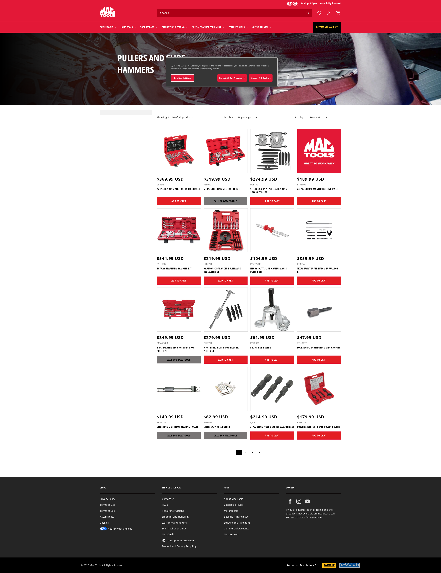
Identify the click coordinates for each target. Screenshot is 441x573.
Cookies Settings (182, 78)
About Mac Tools (233, 499)
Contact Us (168, 499)
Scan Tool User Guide (174, 528)
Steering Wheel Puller (217, 426)
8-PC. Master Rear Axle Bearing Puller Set (175, 349)
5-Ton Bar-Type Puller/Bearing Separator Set (268, 190)
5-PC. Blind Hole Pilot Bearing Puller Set (222, 349)
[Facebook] (290, 501)
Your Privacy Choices (120, 528)
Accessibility (107, 516)
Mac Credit (168, 534)
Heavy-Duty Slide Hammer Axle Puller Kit (268, 270)
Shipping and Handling (175, 516)
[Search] (308, 13)
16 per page (244, 117)
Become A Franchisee (236, 516)
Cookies (104, 522)
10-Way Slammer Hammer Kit (174, 268)
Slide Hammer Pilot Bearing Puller (178, 426)
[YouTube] (307, 501)
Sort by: (299, 117)
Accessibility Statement (330, 3)
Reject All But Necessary (232, 78)
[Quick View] (196, 168)
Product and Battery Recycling (179, 546)
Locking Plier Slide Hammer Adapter (319, 347)
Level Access (292, 4)
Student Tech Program (237, 522)
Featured (315, 117)
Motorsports (231, 510)
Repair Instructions (173, 510)
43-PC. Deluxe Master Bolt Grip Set (317, 189)
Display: (228, 117)
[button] (338, 13)
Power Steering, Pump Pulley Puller (318, 426)
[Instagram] (299, 501)
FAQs (165, 504)
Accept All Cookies (260, 78)
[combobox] (234, 13)
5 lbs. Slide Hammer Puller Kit (222, 189)
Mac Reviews (231, 534)
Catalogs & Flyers (309, 3)
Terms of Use (107, 504)
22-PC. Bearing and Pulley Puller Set (178, 189)
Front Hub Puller (260, 347)
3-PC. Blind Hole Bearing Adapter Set (272, 426)
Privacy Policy (107, 499)
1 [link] (239, 452)
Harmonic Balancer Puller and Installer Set (222, 270)
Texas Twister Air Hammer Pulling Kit (317, 270)
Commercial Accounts (236, 528)
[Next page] (259, 452)
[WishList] (319, 13)
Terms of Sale (108, 510)
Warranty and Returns (175, 522)
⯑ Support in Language (180, 540)
